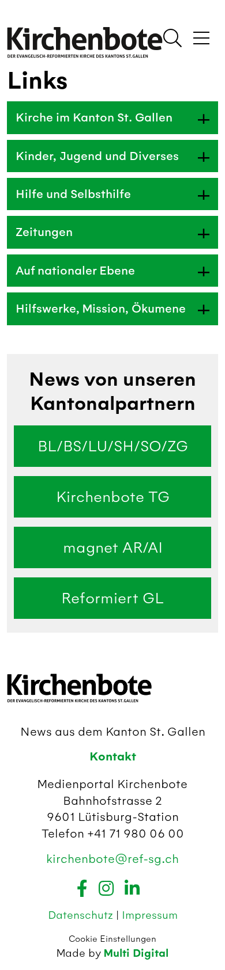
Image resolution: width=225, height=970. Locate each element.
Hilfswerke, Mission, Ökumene (101, 308)
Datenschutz (82, 915)
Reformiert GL (112, 598)
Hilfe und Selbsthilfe (73, 194)
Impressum (150, 915)
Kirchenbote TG (113, 497)
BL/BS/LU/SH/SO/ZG (113, 446)
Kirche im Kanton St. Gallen (94, 117)
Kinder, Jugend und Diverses (97, 156)
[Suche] (172, 39)
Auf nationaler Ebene (75, 270)
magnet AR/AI (113, 547)
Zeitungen (44, 232)
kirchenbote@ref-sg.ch (112, 858)
